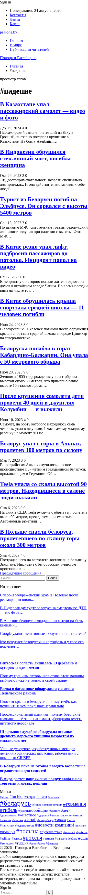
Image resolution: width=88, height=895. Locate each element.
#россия (32, 838)
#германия (74, 804)
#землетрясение (61, 815)
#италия (17, 820)
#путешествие (51, 832)
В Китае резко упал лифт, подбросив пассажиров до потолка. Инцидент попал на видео (38, 256)
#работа (82, 832)
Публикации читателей (29, 49)
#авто (41, 796)
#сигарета (61, 838)
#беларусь (15, 803)
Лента (15, 19)
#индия (78, 815)
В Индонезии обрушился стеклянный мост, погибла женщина (35, 158)
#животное (27, 815)
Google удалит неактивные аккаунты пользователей (43, 633)
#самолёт (48, 838)
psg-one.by (8, 32)
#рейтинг (5, 838)
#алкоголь (53, 796)
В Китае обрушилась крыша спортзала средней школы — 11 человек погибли (42, 307)
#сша (83, 838)
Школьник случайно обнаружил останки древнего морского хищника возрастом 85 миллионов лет (37, 736)
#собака (72, 838)
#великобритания (52, 804)
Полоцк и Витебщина (18, 58)
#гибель (8, 810)
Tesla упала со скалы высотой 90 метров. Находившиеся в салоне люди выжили (43, 491)
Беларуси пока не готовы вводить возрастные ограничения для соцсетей (42, 768)
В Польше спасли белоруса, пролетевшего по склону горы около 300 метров (40, 538)
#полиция (7, 832)
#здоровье (43, 815)
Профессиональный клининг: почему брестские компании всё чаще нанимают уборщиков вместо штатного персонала (41, 718)
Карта (15, 24)
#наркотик (7, 825)
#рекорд (17, 838)
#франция (52, 843)
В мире (16, 45)
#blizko (4, 796)
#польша (27, 831)
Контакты (18, 15)
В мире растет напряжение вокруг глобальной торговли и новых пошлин (41, 781)
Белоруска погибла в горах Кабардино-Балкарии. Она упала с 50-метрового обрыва (44, 355)
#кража (60, 820)
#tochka (16, 796)
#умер (41, 843)
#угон (32, 843)
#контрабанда (45, 820)
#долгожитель (8, 815)
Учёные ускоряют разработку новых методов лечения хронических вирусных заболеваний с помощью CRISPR (39, 753)
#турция (21, 843)
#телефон (7, 843)
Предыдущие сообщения (20, 573)
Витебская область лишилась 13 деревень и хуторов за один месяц (38, 665)
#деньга (54, 810)
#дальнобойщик (33, 810)
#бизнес (36, 804)
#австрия (29, 797)
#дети (66, 810)
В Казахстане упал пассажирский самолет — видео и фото (42, 111)
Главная (16, 40)
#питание (80, 825)
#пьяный (69, 832)
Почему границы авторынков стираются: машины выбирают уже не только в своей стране (42, 678)
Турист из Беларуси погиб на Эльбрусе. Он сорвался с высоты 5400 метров (44, 206)
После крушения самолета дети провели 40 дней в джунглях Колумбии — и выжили (42, 402)
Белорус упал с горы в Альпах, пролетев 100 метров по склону (41, 446)
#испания (5, 820)
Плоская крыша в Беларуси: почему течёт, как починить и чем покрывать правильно (38, 703)
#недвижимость (24, 825)
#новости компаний (54, 824)
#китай (30, 819)
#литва (71, 820)
